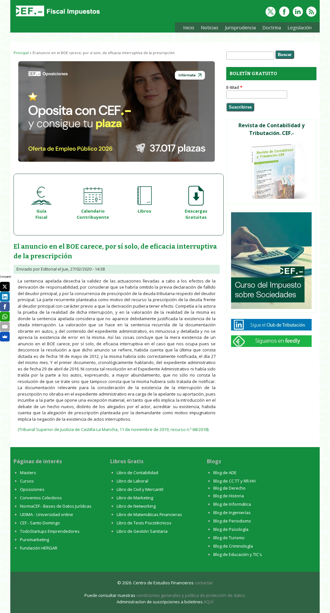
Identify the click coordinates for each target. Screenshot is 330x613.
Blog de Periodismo (232, 521)
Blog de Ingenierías (232, 512)
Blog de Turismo (229, 538)
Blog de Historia (228, 496)
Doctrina (270, 28)
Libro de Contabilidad (137, 472)
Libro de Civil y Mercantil (140, 489)
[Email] (5, 326)
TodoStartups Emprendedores (50, 531)
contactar (204, 583)
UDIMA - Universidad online (46, 514)
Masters (28, 472)
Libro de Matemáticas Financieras (149, 514)
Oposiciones (32, 489)
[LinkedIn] (5, 297)
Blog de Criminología (233, 546)
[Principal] (57, 17)
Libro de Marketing (135, 498)
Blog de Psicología (230, 529)
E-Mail (234, 87)
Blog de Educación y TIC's (237, 554)
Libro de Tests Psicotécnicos (144, 523)
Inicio (188, 27)
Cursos (27, 481)
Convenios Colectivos (41, 498)
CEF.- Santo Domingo (40, 523)
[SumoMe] (5, 336)
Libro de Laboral (132, 481)
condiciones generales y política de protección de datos (190, 595)
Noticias (209, 27)
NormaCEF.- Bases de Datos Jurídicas (56, 506)
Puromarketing (34, 539)
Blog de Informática (232, 504)
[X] (5, 287)
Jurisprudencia (239, 28)
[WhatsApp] (5, 316)
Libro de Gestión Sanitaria (142, 531)
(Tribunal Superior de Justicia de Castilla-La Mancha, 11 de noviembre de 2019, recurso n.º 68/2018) (113, 429)
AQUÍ (208, 602)
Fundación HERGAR (38, 548)
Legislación (298, 28)
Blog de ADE (225, 472)
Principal (21, 52)
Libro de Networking (136, 506)
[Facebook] (5, 306)
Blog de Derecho (229, 488)
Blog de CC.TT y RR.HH (234, 481)
